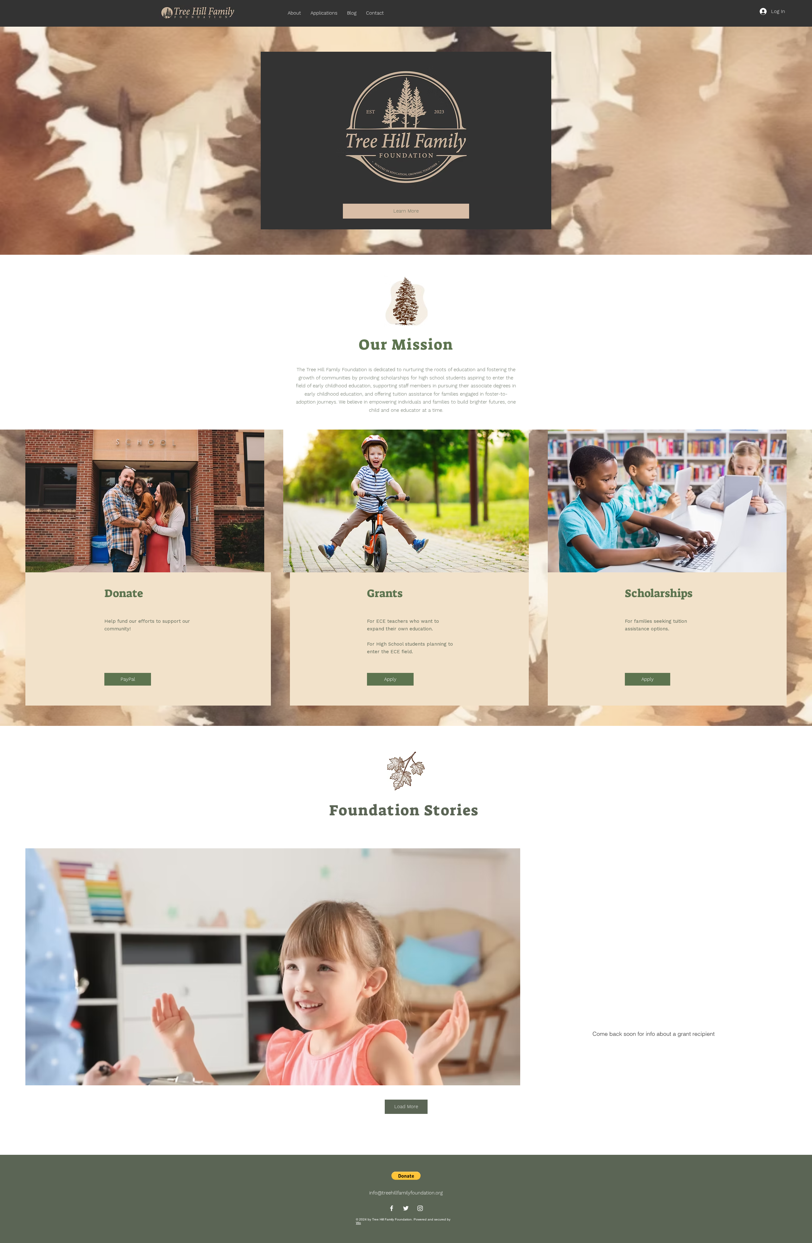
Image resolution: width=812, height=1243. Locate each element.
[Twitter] (405, 1208)
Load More (406, 1106)
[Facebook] (391, 1208)
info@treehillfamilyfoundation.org (406, 1193)
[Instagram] (420, 1208)
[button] (406, 1176)
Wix (358, 1223)
